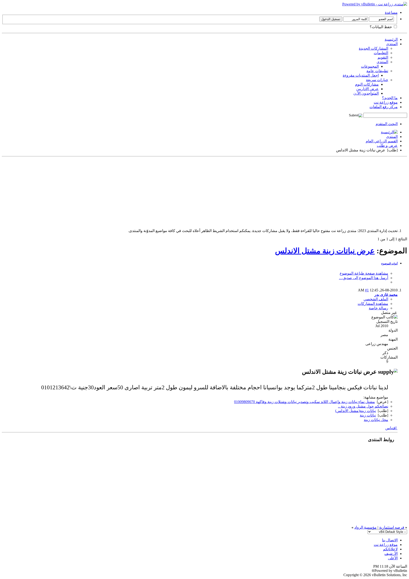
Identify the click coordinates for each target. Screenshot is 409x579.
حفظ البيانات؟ (381, 27)
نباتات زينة (368, 415)
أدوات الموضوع (389, 263)
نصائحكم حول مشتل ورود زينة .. (363, 406)
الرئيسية (391, 39)
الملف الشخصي (376, 299)
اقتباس (391, 428)
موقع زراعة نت (386, 102)
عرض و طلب (387, 146)
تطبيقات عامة (377, 71)
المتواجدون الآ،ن (366, 93)
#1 (367, 290)
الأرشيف (391, 554)
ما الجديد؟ (390, 98)
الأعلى (393, 558)
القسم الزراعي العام (382, 141)
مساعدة (391, 12)
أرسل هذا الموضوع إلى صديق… (363, 278)
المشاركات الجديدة (373, 48)
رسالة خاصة (378, 308)
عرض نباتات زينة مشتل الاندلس (325, 250)
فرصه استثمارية (391, 527)
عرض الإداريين (367, 89)
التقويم (383, 57)
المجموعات (370, 66)
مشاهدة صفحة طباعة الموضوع (364, 273)
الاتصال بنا (390, 540)
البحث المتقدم (387, 124)
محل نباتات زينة (376, 420)
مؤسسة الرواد (365, 527)
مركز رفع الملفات (383, 107)
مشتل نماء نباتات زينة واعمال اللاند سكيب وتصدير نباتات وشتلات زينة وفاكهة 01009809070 (304, 402)
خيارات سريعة (377, 80)
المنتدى (392, 44)
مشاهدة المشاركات (373, 304)
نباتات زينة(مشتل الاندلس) (355, 411)
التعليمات (381, 53)
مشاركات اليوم (367, 84)
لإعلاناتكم (390, 549)
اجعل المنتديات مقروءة (361, 75)
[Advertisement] (265, 191)
